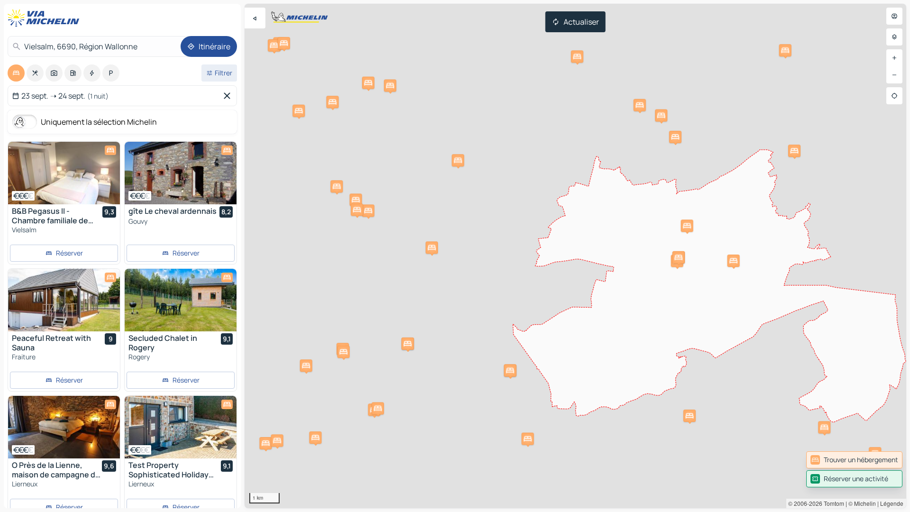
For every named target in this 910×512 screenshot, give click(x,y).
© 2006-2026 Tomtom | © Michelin (832, 503)
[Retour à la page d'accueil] (45, 18)
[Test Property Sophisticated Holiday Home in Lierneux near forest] (181, 427)
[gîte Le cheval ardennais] (181, 173)
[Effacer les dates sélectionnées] (229, 95)
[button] (527, 439)
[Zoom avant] (894, 57)
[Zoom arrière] (894, 74)
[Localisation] (894, 95)
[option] (16, 73)
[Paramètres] (894, 37)
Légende (891, 503)
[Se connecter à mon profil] (894, 16)
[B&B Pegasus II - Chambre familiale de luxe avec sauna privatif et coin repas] (64, 173)
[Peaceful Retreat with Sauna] (64, 300)
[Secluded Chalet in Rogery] (181, 300)
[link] (854, 459)
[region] (575, 256)
